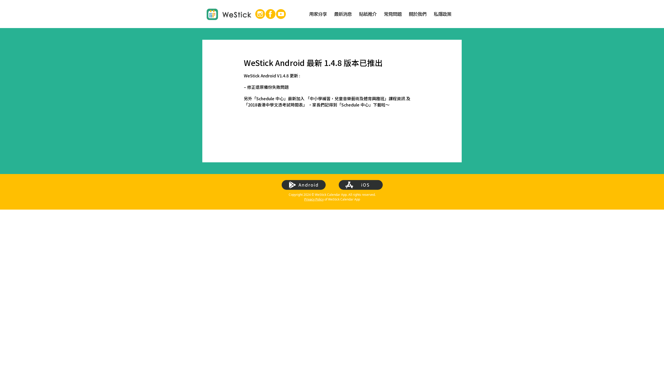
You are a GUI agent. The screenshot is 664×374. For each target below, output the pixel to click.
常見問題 (393, 14)
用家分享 (318, 14)
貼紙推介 (368, 14)
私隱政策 (442, 14)
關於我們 (417, 14)
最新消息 (343, 14)
